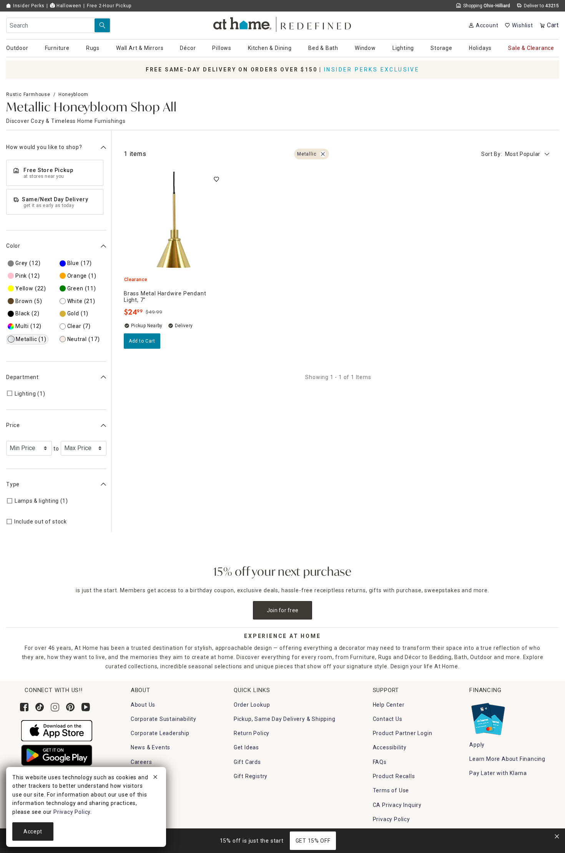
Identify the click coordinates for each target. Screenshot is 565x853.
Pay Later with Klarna (498, 773)
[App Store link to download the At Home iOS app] (56, 730)
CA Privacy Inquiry (397, 805)
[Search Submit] (102, 25)
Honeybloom (73, 94)
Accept (32, 831)
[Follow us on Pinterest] (70, 707)
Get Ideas (246, 747)
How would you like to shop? (44, 147)
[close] (155, 778)
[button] (282, 23)
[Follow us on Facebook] (24, 707)
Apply (477, 745)
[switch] (216, 179)
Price (13, 425)
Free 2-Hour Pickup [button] (109, 5)
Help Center (389, 705)
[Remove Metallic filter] (323, 154)
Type (13, 484)
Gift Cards (247, 762)
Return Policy (251, 733)
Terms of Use (391, 790)
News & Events (150, 747)
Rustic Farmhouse (28, 94)
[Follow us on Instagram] (55, 707)
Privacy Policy (391, 819)
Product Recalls (394, 776)
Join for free (283, 610)
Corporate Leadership (160, 733)
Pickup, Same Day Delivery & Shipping (285, 719)
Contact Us (387, 719)
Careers (141, 762)
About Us (143, 705)
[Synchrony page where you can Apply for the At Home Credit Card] (487, 717)
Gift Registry (251, 776)
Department (22, 377)
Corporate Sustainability (163, 719)
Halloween (68, 5)
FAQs (380, 762)
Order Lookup (252, 705)
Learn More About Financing (507, 759)
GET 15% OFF (313, 841)
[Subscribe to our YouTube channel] (85, 707)
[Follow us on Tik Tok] (39, 707)
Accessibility (390, 747)
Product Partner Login (402, 733)
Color (13, 246)
